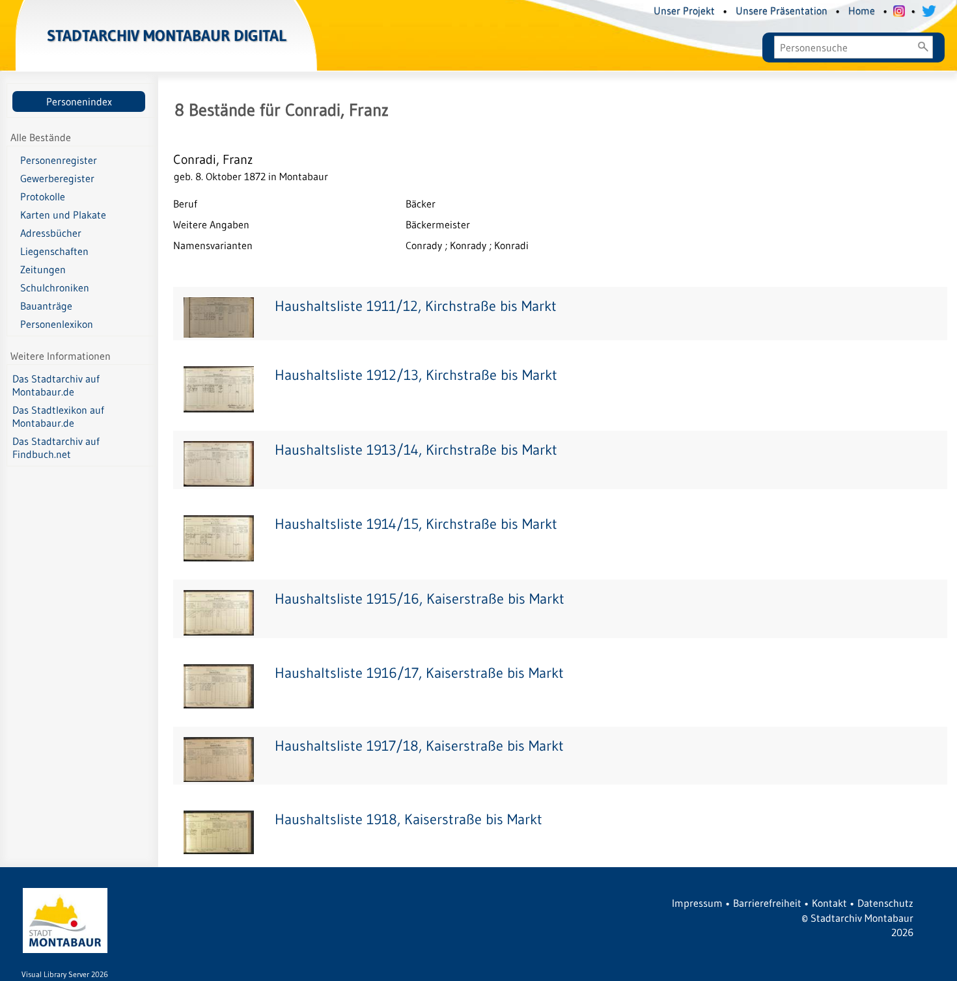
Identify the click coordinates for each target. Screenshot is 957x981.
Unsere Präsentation (781, 10)
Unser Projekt (684, 10)
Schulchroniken (54, 287)
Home (861, 10)
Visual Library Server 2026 (64, 974)
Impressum (697, 902)
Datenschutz (885, 902)
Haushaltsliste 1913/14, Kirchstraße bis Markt (416, 450)
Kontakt (829, 902)
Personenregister (58, 160)
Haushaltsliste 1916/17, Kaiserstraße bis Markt (419, 673)
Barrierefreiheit (767, 902)
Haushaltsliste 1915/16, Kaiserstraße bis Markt (419, 599)
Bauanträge (46, 305)
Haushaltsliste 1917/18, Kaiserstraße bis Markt (419, 746)
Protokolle (42, 196)
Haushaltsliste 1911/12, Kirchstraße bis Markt (416, 306)
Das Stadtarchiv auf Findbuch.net (56, 448)
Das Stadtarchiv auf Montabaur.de (56, 385)
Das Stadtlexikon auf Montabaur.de (58, 416)
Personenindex (79, 101)
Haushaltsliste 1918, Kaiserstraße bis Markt (408, 819)
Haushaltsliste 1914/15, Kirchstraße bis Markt (416, 524)
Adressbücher (50, 232)
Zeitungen (43, 269)
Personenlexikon (56, 323)
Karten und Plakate (63, 214)
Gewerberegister (57, 178)
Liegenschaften (54, 251)
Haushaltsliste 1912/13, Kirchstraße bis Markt (416, 375)
